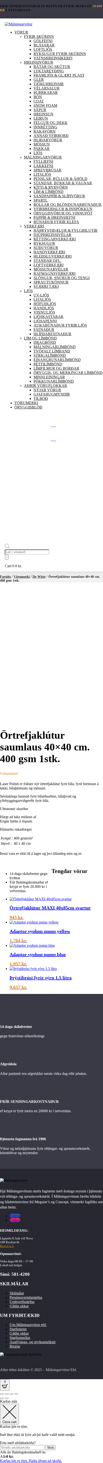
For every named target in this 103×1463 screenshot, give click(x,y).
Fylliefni (43, 161)
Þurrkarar (46, 93)
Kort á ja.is (7, 1246)
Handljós (44, 308)
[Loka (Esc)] (16, 1394)
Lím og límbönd (40, 338)
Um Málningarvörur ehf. (28, 1325)
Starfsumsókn (20, 1338)
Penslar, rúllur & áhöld (60, 179)
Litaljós (42, 174)
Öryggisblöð (28, 407)
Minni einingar (49, 377)
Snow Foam (45, 105)
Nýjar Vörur (47, 390)
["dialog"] (51, 1431)
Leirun (41, 118)
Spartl (41, 200)
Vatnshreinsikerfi (53, 58)
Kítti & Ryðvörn (51, 187)
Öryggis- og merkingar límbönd (68, 373)
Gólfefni (43, 41)
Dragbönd (45, 342)
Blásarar (44, 45)
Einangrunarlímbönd (57, 360)
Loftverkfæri (48, 265)
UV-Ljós (41, 295)
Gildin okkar (19, 1306)
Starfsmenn (18, 1329)
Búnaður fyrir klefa (56, 222)
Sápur (40, 110)
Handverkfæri (49, 252)
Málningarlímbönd (55, 347)
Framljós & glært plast (59, 75)
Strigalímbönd (50, 355)
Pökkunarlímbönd (54, 381)
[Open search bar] (7, 547)
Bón (38, 97)
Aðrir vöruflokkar (45, 386)
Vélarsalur (47, 88)
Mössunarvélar (51, 269)
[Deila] (11, 1394)
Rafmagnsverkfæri (54, 274)
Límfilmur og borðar (56, 368)
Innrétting (45, 127)
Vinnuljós (44, 312)
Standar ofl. (47, 261)
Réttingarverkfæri (55, 239)
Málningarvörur (43, 157)
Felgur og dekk (51, 123)
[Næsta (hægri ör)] (7, 1398)
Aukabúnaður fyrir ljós (60, 325)
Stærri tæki (46, 286)
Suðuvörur (46, 248)
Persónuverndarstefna (26, 1297)
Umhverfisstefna (22, 1302)
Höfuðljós (45, 304)
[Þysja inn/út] (2, 1394)
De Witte (39, 576)
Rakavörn (45, 131)
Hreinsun (43, 114)
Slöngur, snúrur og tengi (62, 278)
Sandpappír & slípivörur (59, 196)
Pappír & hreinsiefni (54, 217)
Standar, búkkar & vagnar (63, 183)
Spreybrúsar (48, 170)
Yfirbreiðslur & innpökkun (63, 209)
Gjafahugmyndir (52, 394)
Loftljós (43, 49)
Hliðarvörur (48, 140)
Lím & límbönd (48, 192)
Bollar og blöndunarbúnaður (68, 205)
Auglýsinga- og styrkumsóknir (33, 1342)
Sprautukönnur (51, 282)
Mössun (42, 144)
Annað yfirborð (51, 136)
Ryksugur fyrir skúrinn (60, 54)
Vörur (21, 32)
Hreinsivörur (38, 62)
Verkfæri (34, 226)
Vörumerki (26, 403)
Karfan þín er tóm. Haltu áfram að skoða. (31, 1461)
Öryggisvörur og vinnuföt (63, 213)
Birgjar (15, 1346)
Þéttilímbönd (48, 364)
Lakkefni (43, 166)
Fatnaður (44, 330)
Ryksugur (44, 243)
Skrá (50, 1447)
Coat (39, 101)
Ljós (38, 153)
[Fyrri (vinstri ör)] (2, 1398)
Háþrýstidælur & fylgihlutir (65, 230)
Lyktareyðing (49, 71)
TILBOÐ (41, 399)
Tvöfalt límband (52, 351)
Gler (39, 80)
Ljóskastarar (48, 317)
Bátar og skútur (52, 67)
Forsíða (5, 576)
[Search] (7, 557)
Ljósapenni (45, 321)
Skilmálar (17, 1293)
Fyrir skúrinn (39, 36)
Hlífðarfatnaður (52, 334)
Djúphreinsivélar (52, 235)
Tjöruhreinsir (49, 84)
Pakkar (42, 149)
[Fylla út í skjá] (7, 1394)
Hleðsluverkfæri (53, 256)
